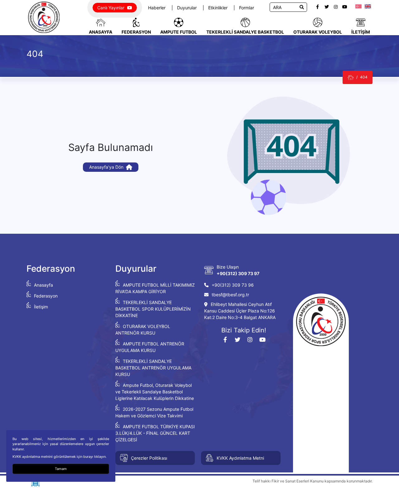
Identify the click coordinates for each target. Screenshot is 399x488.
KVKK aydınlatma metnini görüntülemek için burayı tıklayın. (59, 456)
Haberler (157, 7)
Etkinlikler (218, 7)
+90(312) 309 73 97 (238, 273)
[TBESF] (351, 77)
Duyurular (187, 7)
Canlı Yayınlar (111, 7)
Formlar (246, 7)
